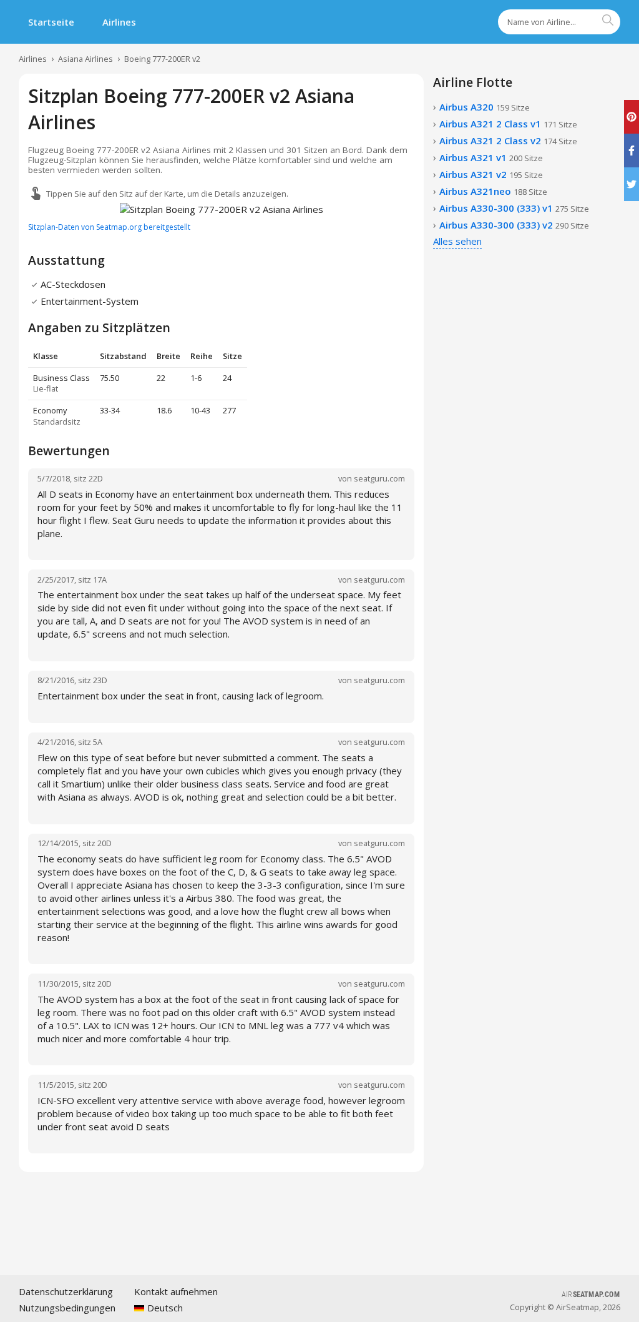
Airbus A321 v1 (491, 157)
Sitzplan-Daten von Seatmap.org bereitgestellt (109, 227)
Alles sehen (457, 241)
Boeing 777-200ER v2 (162, 58)
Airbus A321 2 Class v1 (508, 123)
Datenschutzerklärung (66, 1291)
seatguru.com (379, 478)
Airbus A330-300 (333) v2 (514, 225)
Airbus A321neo (493, 191)
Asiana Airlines (85, 58)
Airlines (119, 22)
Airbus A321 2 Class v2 (508, 140)
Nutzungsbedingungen (67, 1307)
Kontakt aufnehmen (176, 1291)
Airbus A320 (484, 107)
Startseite (51, 22)
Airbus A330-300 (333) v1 (514, 208)
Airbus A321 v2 (491, 174)
